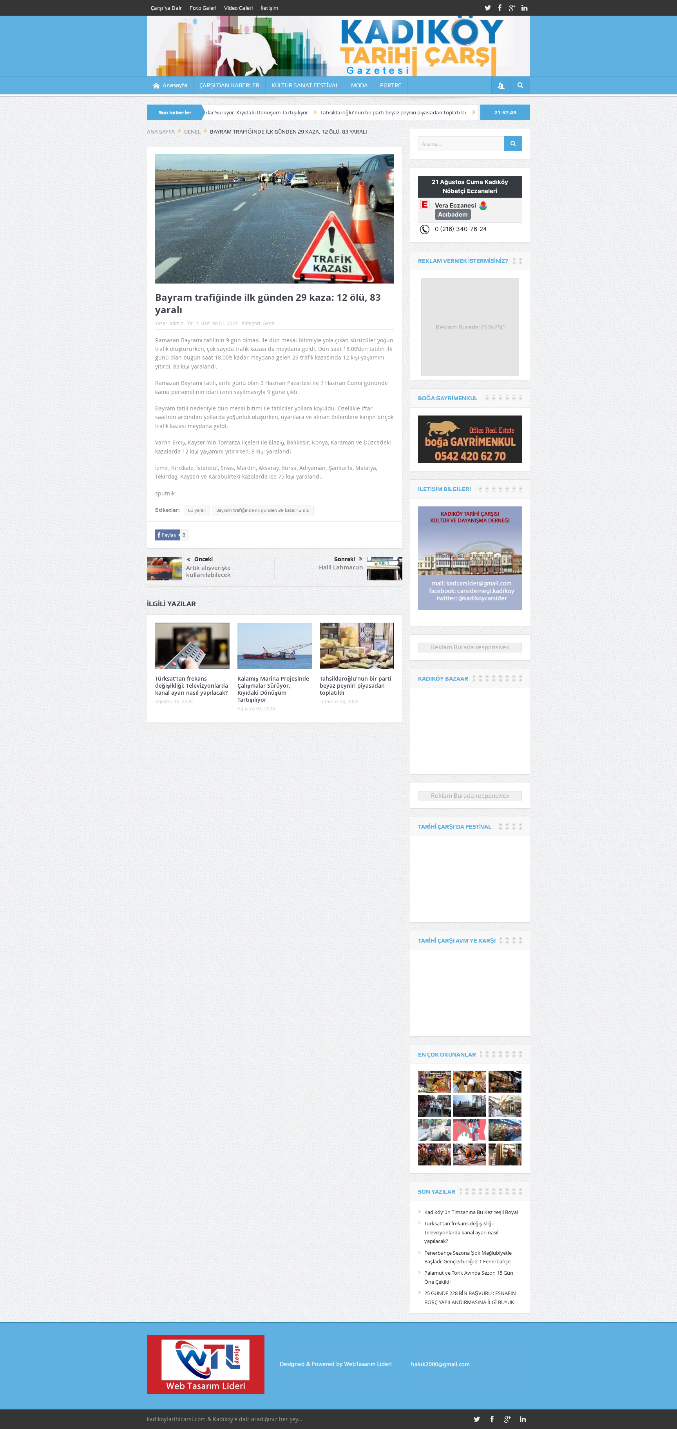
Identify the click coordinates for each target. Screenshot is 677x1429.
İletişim (269, 8)
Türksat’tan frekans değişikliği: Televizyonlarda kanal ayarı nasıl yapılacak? (191, 685)
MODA (359, 85)
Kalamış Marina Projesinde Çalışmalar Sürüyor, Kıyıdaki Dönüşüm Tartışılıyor (273, 689)
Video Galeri (238, 8)
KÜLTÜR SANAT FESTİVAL (305, 85)
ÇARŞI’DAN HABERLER (229, 85)
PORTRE (391, 85)
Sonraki (344, 559)
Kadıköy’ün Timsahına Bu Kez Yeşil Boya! (471, 1212)
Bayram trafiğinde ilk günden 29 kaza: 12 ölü (263, 510)
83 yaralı (197, 510)
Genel (268, 323)
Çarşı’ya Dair (166, 8)
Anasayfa (175, 85)
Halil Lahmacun (341, 567)
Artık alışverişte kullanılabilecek (208, 571)
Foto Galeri (203, 8)
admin (176, 323)
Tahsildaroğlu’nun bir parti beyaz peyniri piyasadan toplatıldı (326, 112)
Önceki (203, 559)
